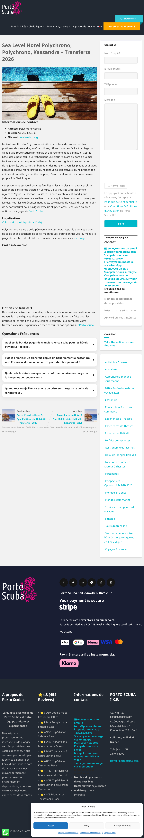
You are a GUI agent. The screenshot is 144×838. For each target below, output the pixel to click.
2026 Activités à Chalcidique (26, 26)
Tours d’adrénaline (116, 525)
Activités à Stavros (116, 362)
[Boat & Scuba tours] (12, 8)
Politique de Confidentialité (120, 202)
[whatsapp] (101, 582)
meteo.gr (79, 238)
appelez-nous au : (116, 256)
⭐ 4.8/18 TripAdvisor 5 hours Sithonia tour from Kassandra (53, 785)
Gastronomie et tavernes (120, 447)
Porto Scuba (36, 211)
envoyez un (117, 268)
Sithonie (110, 518)
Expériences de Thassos (119, 426)
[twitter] (73, 582)
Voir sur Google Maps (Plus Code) (22, 222)
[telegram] (91, 582)
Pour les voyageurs (57, 26)
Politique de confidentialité (68, 832)
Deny (86, 825)
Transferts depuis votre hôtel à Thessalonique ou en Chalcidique (119, 537)
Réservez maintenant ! (121, 26)
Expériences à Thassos (118, 418)
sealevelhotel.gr (29, 137)
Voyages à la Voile (116, 549)
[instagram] (111, 582)
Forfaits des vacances (117, 440)
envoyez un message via (119, 263)
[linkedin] (83, 582)
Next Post (67, 417)
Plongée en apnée (115, 492)
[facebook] (63, 582)
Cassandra (111, 400)
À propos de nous (109, 832)
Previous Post (31, 417)
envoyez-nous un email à (120, 250)
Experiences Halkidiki (117, 433)
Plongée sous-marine (117, 499)
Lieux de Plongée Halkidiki (121, 455)
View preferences (122, 825)
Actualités (111, 369)
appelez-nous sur (121, 272)
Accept (51, 825)
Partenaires (112, 473)
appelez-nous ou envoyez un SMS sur (120, 277)
